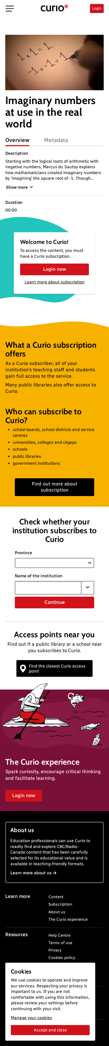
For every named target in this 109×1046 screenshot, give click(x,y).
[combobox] (48, 587)
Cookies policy (61, 957)
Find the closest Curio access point (57, 669)
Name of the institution (38, 575)
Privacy (54, 950)
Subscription (60, 904)
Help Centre (59, 935)
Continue (54, 602)
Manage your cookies (31, 1017)
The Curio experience (68, 919)
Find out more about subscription (54, 487)
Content (55, 896)
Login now (54, 269)
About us (56, 912)
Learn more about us (31, 872)
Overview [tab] (17, 140)
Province (23, 552)
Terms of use (60, 942)
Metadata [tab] (56, 140)
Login (97, 8)
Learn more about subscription (55, 282)
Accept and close (50, 1029)
